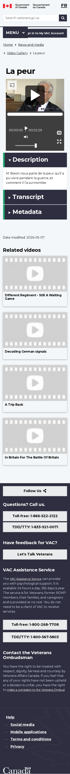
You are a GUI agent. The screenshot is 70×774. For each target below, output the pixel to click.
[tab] (35, 160)
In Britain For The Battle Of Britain (32, 457)
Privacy (17, 746)
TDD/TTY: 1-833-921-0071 (35, 527)
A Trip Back (14, 404)
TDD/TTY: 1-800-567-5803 (35, 637)
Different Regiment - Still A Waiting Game (33, 297)
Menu (13, 32)
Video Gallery (17, 53)
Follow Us (41, 492)
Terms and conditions (30, 739)
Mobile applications (28, 732)
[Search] (63, 18)
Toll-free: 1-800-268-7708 (35, 624)
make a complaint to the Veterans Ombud (36, 690)
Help (10, 717)
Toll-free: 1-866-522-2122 (35, 516)
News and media (31, 45)
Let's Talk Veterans (35, 554)
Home (8, 45)
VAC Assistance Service (25, 579)
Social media (22, 725)
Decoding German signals (25, 351)
